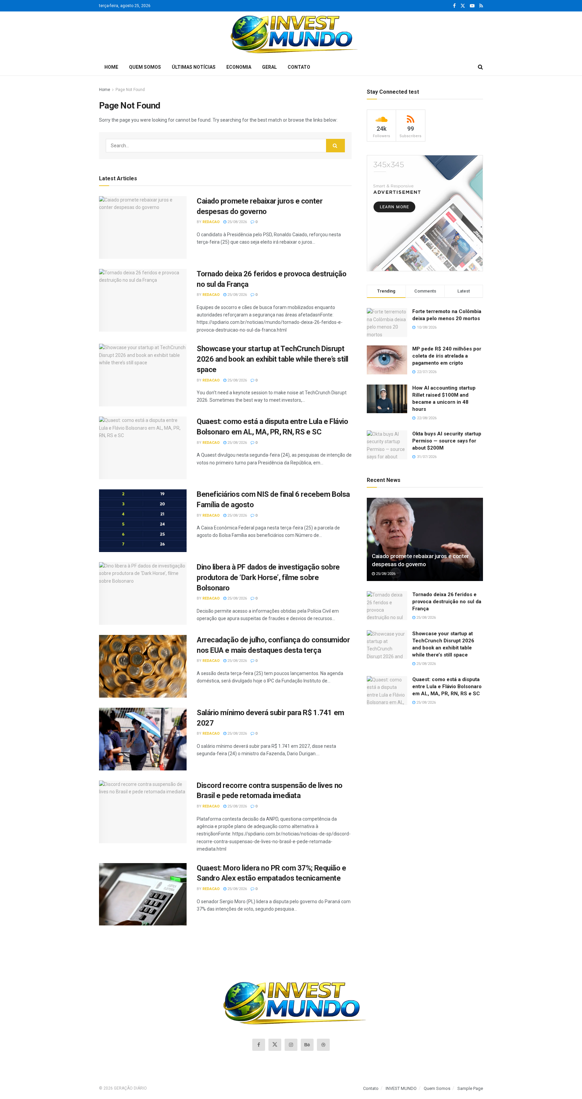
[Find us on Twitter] (462, 6)
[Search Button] (480, 67)
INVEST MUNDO (401, 1088)
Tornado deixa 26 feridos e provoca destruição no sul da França (446, 601)
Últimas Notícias (194, 67)
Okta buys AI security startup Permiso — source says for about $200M (446, 441)
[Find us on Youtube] (472, 6)
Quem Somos (145, 67)
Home (111, 67)
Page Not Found (130, 89)
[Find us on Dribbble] (323, 1045)
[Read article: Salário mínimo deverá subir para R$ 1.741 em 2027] (143, 739)
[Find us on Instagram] (291, 1045)
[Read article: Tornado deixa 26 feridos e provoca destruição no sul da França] (143, 300)
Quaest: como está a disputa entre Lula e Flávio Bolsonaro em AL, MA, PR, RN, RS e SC (447, 686)
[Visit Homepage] (291, 35)
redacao (211, 222)
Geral (269, 67)
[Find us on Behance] (307, 1045)
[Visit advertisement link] (425, 213)
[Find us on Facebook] (454, 6)
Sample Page (470, 1088)
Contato (299, 67)
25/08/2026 (236, 222)
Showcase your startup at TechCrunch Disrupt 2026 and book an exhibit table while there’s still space (272, 359)
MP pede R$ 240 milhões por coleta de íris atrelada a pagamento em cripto (446, 356)
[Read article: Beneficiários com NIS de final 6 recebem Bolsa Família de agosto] (143, 520)
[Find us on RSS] (481, 6)
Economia (238, 67)
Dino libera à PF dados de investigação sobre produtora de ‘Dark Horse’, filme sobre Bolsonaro (268, 577)
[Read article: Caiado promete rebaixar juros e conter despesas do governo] (143, 227)
